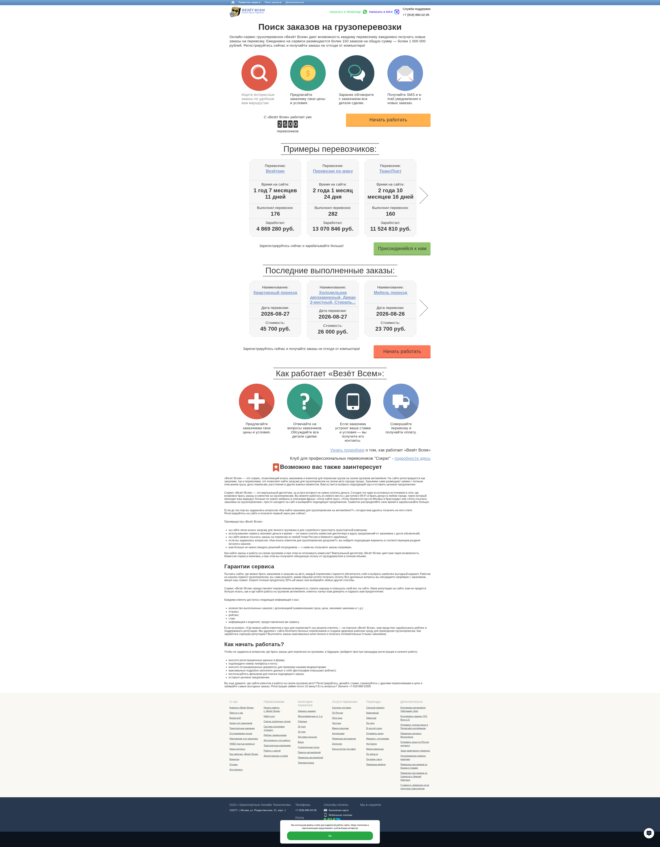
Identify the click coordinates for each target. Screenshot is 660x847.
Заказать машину (307, 711)
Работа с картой (272, 750)
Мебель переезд (390, 292)
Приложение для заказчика (243, 738)
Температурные (306, 762)
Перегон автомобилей (309, 752)
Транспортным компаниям (277, 745)
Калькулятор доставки (344, 749)
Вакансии (234, 759)
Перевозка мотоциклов (344, 738)
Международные (375, 749)
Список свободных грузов (277, 721)
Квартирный (372, 713)
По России (337, 713)
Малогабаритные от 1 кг (310, 716)
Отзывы (233, 764)
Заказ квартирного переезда (415, 750)
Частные (336, 723)
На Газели (371, 744)
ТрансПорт (390, 171)
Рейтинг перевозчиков (275, 735)
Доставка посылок (307, 737)
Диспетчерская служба (276, 756)
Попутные (337, 718)
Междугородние (340, 728)
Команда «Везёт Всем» (241, 707)
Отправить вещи (374, 733)
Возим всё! (235, 718)
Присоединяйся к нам (402, 248)
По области (372, 754)
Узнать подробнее (347, 450)
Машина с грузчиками (377, 738)
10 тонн (302, 731)
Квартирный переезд (275, 292)
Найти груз (269, 716)
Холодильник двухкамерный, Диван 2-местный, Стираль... (333, 297)
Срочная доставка (341, 707)
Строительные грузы (308, 747)
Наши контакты (237, 749)
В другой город (374, 728)
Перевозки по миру (333, 171)
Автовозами (338, 733)
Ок (330, 835)
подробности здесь (412, 458)
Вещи (301, 742)
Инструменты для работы (277, 740)
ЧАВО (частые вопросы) (242, 744)
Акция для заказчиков (240, 723)
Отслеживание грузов (240, 733)
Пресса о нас (236, 713)
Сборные (302, 721)
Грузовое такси (374, 759)
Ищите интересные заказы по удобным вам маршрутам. (257, 99)
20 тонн (302, 726)
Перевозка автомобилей (310, 757)
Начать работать (388, 119)
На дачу (370, 723)
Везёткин (275, 171)
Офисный (371, 718)
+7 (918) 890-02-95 (416, 15)
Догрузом (337, 744)
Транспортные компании (242, 728)
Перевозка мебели (376, 764)
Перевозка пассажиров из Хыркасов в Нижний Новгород (413, 776)
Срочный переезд (375, 707)
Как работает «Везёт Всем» (243, 754)
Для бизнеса (236, 769)
